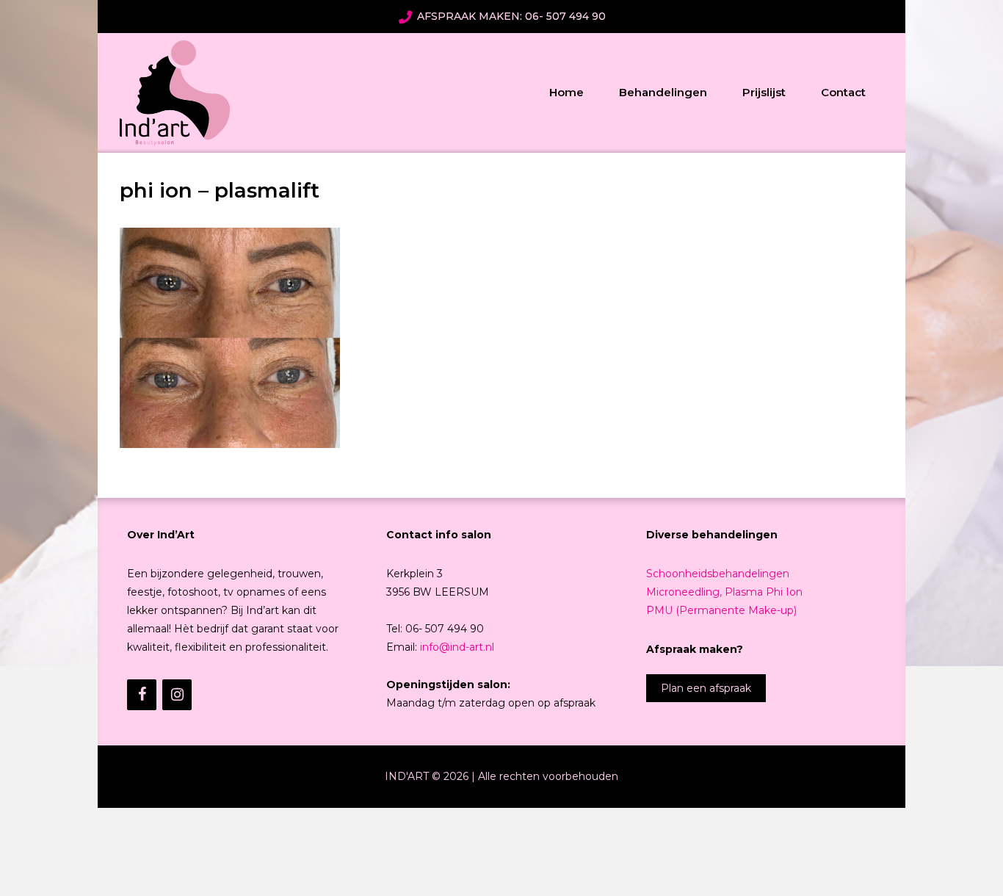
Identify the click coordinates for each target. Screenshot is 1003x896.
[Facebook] (141, 694)
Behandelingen (663, 92)
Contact (843, 92)
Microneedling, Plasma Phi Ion (724, 592)
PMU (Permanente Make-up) (721, 610)
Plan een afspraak (706, 688)
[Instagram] (177, 694)
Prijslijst (764, 92)
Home (566, 92)
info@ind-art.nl (457, 647)
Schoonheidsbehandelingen (717, 573)
